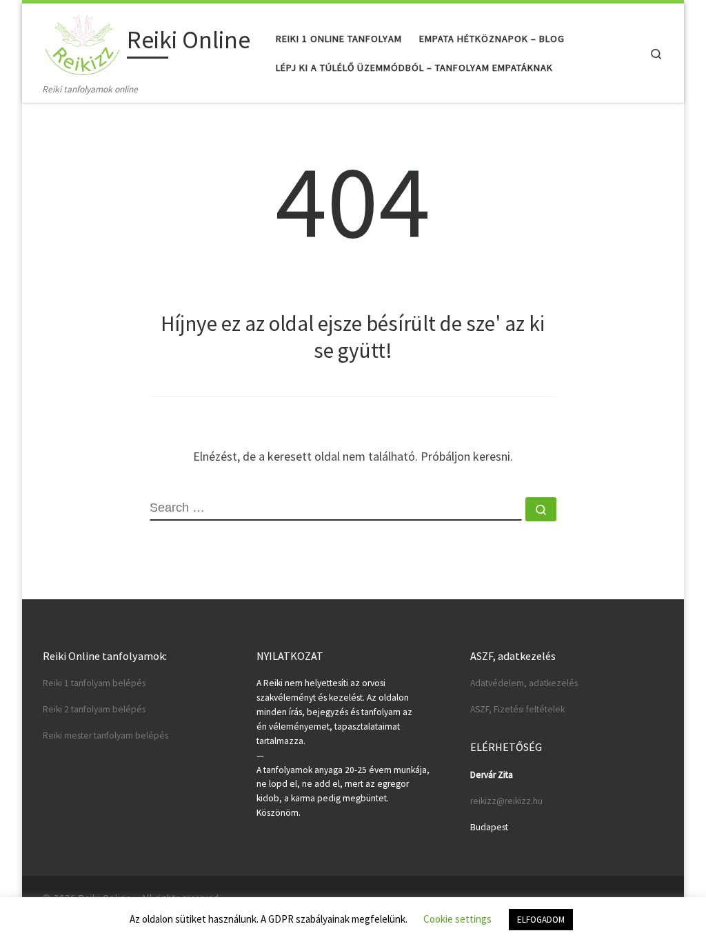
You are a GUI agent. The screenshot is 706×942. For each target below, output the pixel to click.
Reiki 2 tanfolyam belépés (94, 709)
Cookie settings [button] (457, 918)
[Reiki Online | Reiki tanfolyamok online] (82, 42)
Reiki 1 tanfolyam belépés (94, 683)
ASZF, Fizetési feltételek (517, 709)
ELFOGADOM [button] (541, 919)
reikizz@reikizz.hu (506, 801)
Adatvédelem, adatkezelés (524, 683)
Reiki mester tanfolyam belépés (105, 735)
